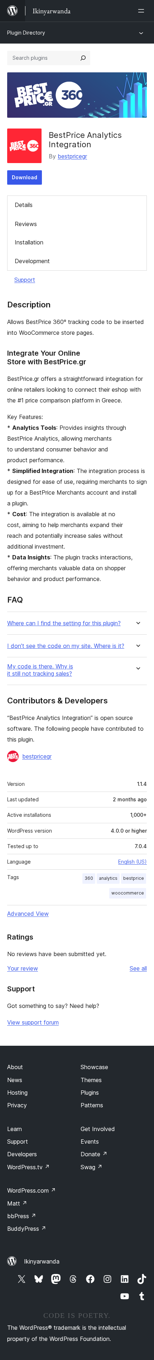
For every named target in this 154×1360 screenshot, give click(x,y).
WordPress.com (31, 1190)
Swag (91, 1167)
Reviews (26, 224)
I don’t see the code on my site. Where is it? (65, 646)
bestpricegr (72, 156)
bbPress (21, 1216)
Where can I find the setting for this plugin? (64, 623)
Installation (29, 242)
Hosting (17, 1092)
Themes (91, 1080)
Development (32, 261)
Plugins (90, 1092)
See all (138, 968)
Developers (22, 1154)
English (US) (132, 862)
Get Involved (98, 1128)
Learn (14, 1128)
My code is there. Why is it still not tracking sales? (40, 670)
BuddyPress (26, 1228)
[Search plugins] (83, 58)
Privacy (17, 1105)
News (14, 1080)
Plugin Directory (26, 33)
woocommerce (127, 893)
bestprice (133, 878)
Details (24, 204)
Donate (94, 1154)
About (15, 1067)
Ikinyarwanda (41, 1261)
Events (90, 1141)
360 (89, 878)
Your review (22, 968)
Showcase (94, 1067)
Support (24, 279)
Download (24, 177)
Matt (17, 1203)
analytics (108, 878)
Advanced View (28, 913)
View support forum (33, 1022)
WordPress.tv (28, 1167)
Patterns (92, 1105)
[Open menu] (142, 11)
